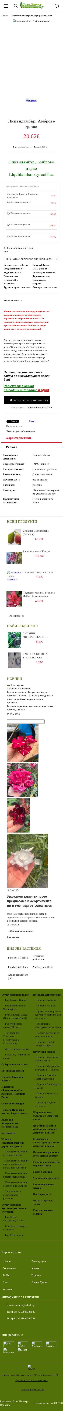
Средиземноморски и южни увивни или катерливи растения (16, 1164)
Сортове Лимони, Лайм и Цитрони (46, 1077)
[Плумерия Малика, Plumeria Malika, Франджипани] (14, 599)
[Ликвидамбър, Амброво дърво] (31, 105)
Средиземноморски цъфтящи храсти (15, 1153)
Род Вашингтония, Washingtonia (14, 1007)
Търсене (36, 1275)
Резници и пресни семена (43, 1186)
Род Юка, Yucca (14, 1235)
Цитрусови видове (44, 1052)
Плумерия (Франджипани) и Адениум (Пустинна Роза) (13, 1092)
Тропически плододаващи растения (48, 1026)
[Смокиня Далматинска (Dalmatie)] (14, 537)
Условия (7, 1289)
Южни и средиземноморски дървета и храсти (12, 1143)
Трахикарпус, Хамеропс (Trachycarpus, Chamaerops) (11, 1038)
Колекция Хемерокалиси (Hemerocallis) (10, 1123)
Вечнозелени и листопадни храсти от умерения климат (46, 1142)
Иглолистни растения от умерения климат (46, 1154)
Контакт (36, 1268)
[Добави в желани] (54, 298)
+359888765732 (26, 1318)
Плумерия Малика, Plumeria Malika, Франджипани (39, 594)
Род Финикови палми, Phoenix (12, 1026)
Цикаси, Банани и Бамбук (12, 1079)
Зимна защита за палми (43, 1202)
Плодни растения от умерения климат (47, 1035)
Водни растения (42, 1172)
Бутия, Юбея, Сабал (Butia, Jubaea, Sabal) (15, 1016)
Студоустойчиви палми (15, 995)
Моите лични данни (32, 1389)
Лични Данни (39, 1282)
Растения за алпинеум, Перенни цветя (47, 1164)
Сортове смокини (47, 1000)
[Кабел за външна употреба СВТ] (14, 660)
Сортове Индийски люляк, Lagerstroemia (14, 1112)
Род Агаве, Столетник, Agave (13, 1219)
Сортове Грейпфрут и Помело (48, 1086)
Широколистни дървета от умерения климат (32, 16)
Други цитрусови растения (46, 1104)
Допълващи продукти (46, 1178)
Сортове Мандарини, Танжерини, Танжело (48, 1068)
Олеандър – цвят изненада (38, 572)
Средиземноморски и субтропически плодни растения (48, 1015)
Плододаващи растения (47, 995)
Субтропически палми (14, 1064)
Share (14, 421)
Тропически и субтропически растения (12, 1195)
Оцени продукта (14, 426)
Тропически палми (12, 1070)
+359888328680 (26, 1312)
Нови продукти (42, 1194)
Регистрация (38, 1261)
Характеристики (18, 438)
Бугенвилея (8, 1133)
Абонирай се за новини (21, 931)
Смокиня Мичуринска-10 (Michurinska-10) (35, 635)
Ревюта (11, 447)
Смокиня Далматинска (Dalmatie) (36, 532)
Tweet (32, 421)
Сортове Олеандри (12, 1103)
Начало (5, 16)
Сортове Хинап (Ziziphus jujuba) (44, 1044)
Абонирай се (16, 616)
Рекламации (9, 1268)
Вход (5, 1282)
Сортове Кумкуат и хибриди (46, 1095)
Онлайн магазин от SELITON (49, 1403)
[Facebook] (6, 1325)
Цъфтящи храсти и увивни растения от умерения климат (45, 1129)
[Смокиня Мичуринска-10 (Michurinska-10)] (14, 640)
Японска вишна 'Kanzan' (37, 551)
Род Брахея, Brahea (16, 1000)
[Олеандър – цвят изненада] (14, 578)
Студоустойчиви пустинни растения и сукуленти (14, 1208)
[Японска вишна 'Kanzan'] (14, 558)
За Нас (6, 1275)
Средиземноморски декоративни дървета (15, 1184)
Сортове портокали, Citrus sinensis (47, 1059)
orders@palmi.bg (25, 1305)
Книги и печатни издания (43, 1212)
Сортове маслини (46, 1005)
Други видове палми (17, 1049)
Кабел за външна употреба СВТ (35, 656)
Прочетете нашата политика (32, 1380)
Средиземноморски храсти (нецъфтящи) (15, 1175)
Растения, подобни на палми (16, 1056)
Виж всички (13, 937)
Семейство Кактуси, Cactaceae (15, 1228)
